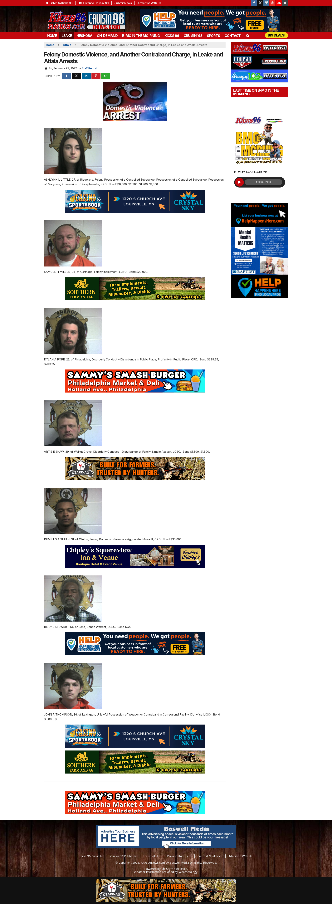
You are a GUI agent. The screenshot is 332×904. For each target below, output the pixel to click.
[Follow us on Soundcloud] (278, 3)
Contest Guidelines (210, 856)
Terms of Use (152, 856)
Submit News (123, 3)
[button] (247, 36)
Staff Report (89, 68)
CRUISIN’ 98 (193, 36)
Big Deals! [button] (276, 35)
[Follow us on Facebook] (254, 3)
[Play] (239, 182)
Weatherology (188, 872)
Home (52, 36)
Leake (67, 36)
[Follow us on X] (260, 3)
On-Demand (107, 36)
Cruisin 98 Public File (123, 856)
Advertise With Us (149, 3)
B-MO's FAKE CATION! (250, 172)
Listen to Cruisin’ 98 (95, 3)
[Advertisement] (210, 20)
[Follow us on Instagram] (266, 3)
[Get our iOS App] (285, 3)
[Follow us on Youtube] (272, 3)
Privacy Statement (179, 856)
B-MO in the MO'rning (141, 36)
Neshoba (84, 36)
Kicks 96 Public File (92, 856)
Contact (233, 36)
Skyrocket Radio (176, 869)
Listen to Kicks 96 (60, 3)
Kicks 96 (171, 36)
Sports (213, 36)
